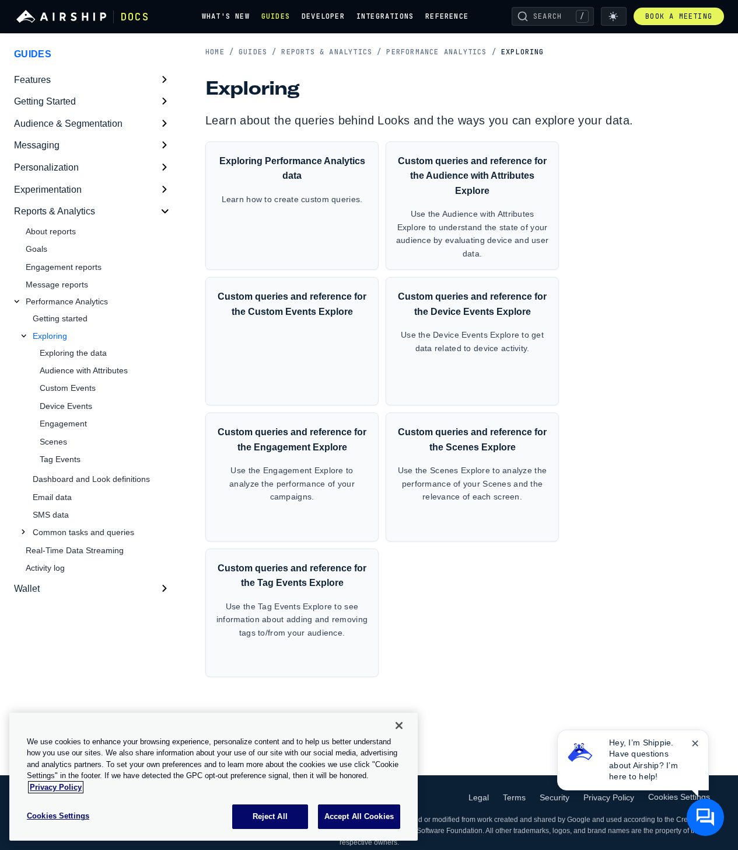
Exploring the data (73, 353)
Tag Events (60, 459)
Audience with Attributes (84, 370)
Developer (323, 16)
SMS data (51, 514)
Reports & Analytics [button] (54, 211)
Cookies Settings (679, 797)
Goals (36, 249)
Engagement (63, 423)
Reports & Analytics (331, 52)
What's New (226, 16)
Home (219, 52)
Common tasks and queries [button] (83, 532)
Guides (275, 16)
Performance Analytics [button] (67, 301)
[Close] (399, 725)
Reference (446, 16)
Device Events (66, 406)
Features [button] (32, 80)
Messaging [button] (37, 145)
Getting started (60, 318)
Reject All (270, 816)
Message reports (57, 284)
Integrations (385, 16)
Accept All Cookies (359, 816)
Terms (514, 797)
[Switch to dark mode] (614, 16)
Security (554, 797)
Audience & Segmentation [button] (68, 124)
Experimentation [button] (48, 190)
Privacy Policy (608, 797)
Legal (478, 797)
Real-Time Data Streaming (75, 550)
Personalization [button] (46, 167)
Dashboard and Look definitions (91, 479)
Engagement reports (64, 267)
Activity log (45, 568)
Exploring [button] (50, 336)
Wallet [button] (27, 589)
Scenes (53, 441)
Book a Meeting (678, 16)
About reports (51, 231)
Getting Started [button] (45, 101)
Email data (52, 497)
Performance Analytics (441, 52)
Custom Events (68, 388)
